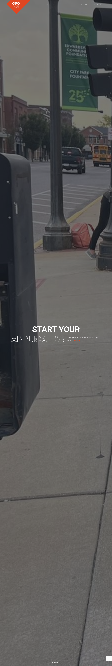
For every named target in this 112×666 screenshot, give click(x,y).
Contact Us (79, 5)
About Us (71, 5)
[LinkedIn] (100, 5)
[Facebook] (94, 5)
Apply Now (76, 340)
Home (48, 5)
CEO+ (86, 5)
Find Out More (56, 662)
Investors (63, 5)
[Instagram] (97, 5)
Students (55, 5)
